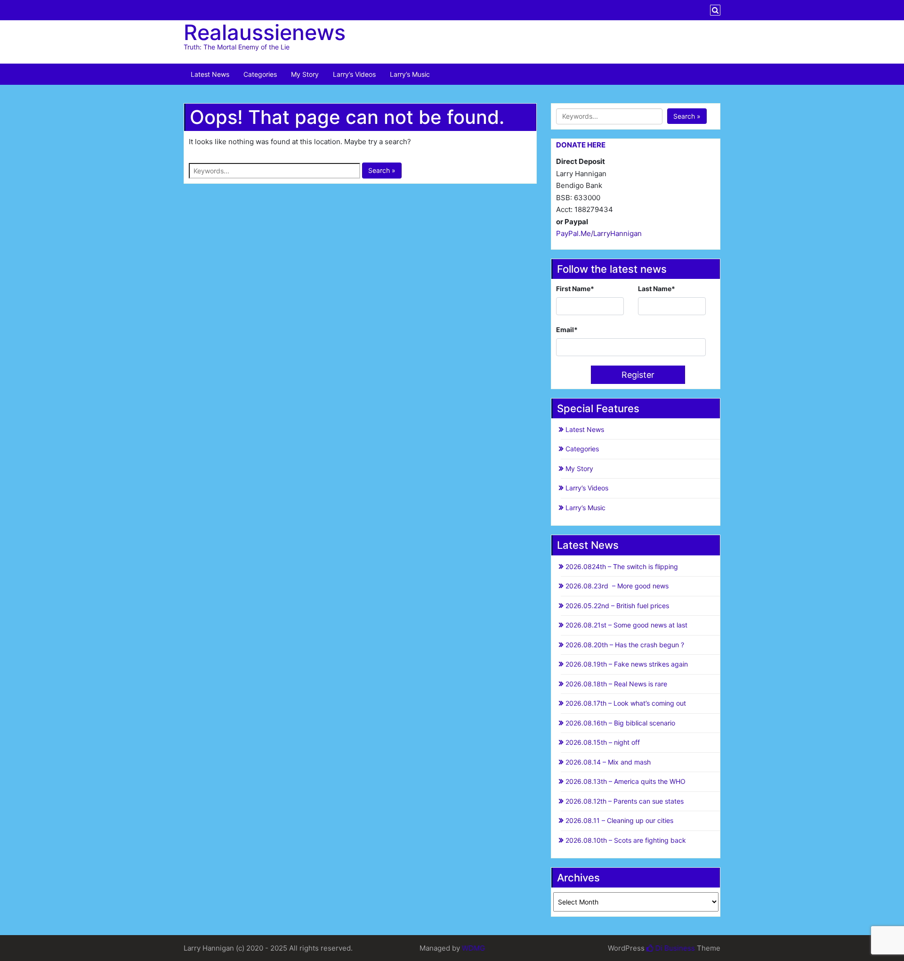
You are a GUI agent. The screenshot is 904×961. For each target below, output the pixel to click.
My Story (305, 74)
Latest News (210, 74)
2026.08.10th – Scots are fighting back (625, 840)
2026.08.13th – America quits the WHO (625, 781)
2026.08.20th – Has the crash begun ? (624, 645)
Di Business (674, 948)
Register (638, 375)
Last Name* (656, 289)
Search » (382, 170)
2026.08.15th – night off (602, 742)
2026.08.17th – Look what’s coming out (625, 703)
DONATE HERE (580, 144)
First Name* (575, 289)
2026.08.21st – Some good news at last (626, 625)
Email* (567, 330)
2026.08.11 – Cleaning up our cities (619, 820)
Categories (260, 74)
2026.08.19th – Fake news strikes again (626, 664)
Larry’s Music (410, 74)
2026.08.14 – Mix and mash (608, 762)
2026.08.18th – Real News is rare (616, 684)
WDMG (473, 948)
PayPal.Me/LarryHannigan (599, 233)
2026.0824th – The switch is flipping (621, 566)
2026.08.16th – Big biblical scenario (620, 723)
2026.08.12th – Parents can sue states (624, 801)
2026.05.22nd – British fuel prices (617, 606)
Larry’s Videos (354, 74)
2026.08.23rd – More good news (617, 586)
